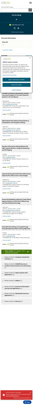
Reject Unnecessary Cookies (16, 79)
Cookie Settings (16, 90)
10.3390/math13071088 (11, 104)
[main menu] (30, 2)
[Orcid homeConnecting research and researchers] (5, 2)
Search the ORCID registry (7, 7)
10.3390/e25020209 (10, 236)
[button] (29, 55)
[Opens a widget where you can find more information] (27, 402)
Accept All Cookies (16, 85)
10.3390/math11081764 (11, 183)
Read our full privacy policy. (10, 75)
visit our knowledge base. (12, 396)
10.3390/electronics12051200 (12, 210)
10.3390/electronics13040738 (12, 130)
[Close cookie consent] (30, 58)
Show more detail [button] (7, 110)
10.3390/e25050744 (10, 157)
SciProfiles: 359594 (8, 50)
